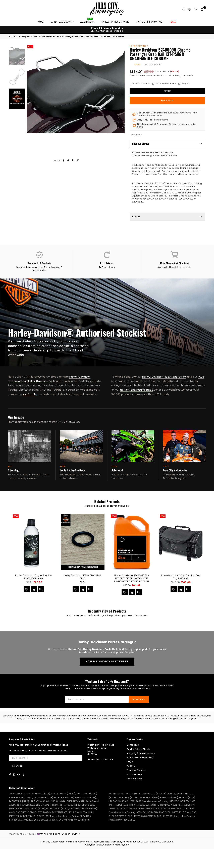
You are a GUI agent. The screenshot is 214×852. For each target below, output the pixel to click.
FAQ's (130, 761)
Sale (30, 46)
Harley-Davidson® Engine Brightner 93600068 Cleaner (33, 577)
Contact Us (133, 744)
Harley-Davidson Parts (115, 21)
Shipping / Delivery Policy (141, 753)
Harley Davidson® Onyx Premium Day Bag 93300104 (180, 577)
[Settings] (190, 9)
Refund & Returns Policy (140, 757)
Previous (29, 89)
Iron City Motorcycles (117, 844)
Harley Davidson (139, 45)
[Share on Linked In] (73, 160)
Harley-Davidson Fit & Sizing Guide (164, 376)
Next (122, 89)
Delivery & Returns (165, 83)
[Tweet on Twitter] (68, 160)
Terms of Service (136, 770)
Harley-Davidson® (61, 21)
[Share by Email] (78, 160)
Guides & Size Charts (138, 749)
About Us (132, 765)
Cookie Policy (134, 778)
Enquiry (185, 83)
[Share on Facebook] (64, 160)
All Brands (86, 21)
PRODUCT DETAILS (140, 143)
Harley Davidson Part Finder (107, 661)
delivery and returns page (136, 390)
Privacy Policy (134, 774)
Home (40, 21)
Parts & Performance (149, 21)
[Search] (184, 9)
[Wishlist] (196, 9)
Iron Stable (30, 394)
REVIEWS (136, 216)
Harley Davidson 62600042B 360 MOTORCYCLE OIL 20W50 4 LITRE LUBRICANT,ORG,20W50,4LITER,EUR (131, 578)
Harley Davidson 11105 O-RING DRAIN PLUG (83, 577)
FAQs (201, 376)
